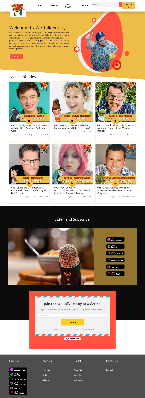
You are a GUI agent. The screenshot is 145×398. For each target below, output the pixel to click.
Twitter (45, 375)
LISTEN (128, 4)
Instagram (46, 380)
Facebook (46, 370)
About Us (78, 370)
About (39, 6)
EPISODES (15, 56)
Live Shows (68, 5)
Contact (84, 6)
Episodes (53, 6)
